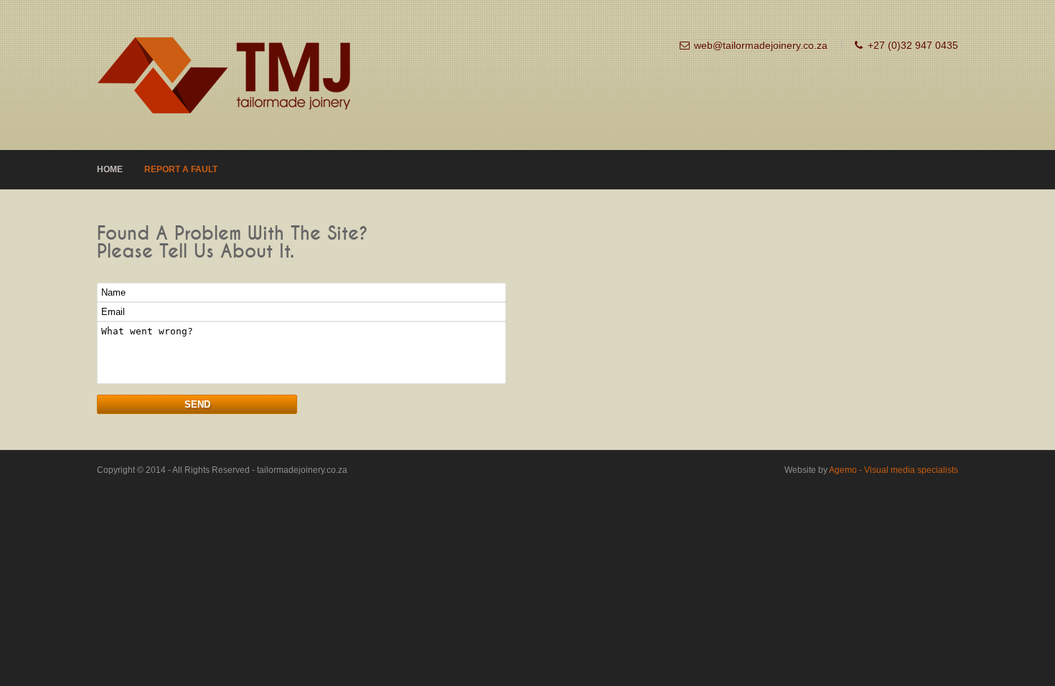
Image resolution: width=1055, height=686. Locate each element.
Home (110, 169)
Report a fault (180, 169)
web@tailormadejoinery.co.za (760, 45)
